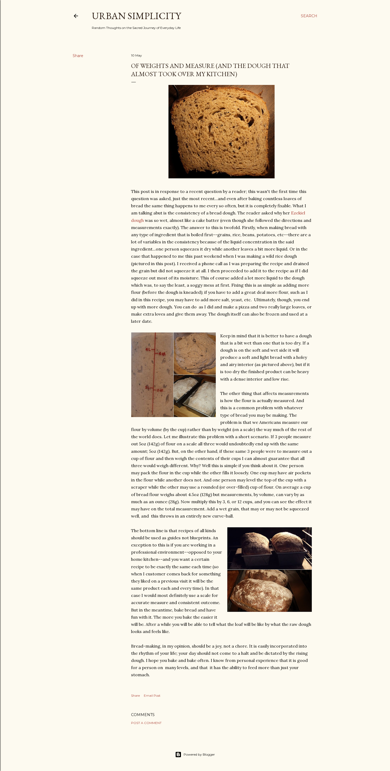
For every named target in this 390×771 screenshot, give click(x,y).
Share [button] (78, 55)
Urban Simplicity (136, 16)
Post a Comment (146, 723)
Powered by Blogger (199, 754)
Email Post (152, 695)
